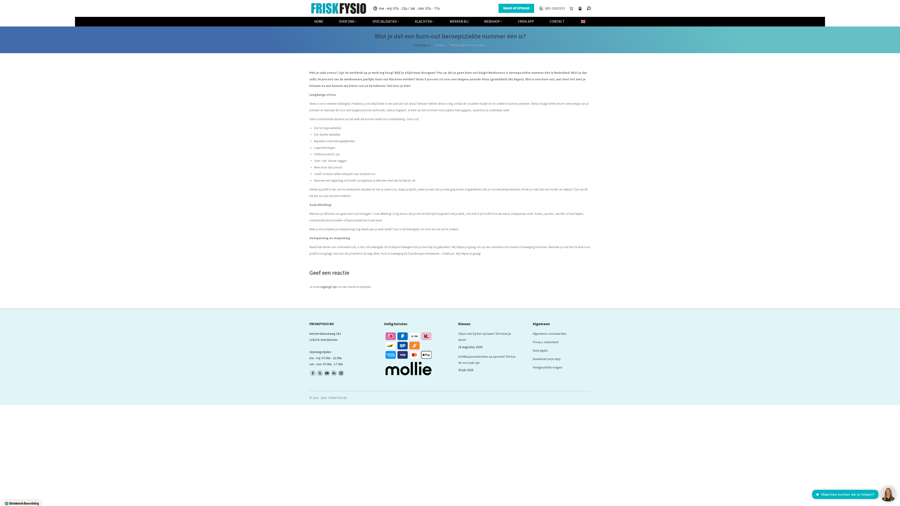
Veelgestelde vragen (547, 367)
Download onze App (547, 359)
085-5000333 (555, 8)
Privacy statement (546, 342)
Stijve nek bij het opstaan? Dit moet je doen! (484, 336)
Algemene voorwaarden (549, 333)
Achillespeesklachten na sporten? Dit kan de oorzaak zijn (487, 359)
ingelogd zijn (328, 287)
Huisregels (540, 350)
